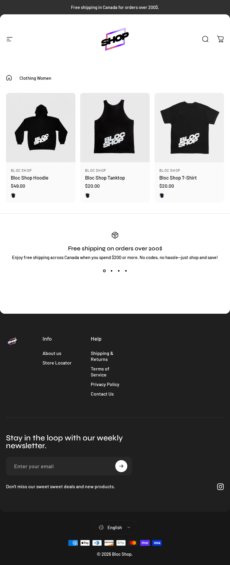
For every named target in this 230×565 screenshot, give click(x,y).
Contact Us (102, 393)
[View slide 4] (125, 270)
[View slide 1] (104, 270)
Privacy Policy (105, 384)
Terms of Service (100, 371)
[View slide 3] (118, 270)
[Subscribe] (121, 466)
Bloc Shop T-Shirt (178, 177)
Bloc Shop (21, 170)
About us (52, 353)
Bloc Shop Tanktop (105, 177)
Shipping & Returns (102, 356)
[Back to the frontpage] (9, 78)
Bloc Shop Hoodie (30, 177)
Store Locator (57, 362)
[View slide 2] (111, 270)
